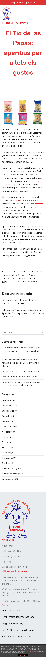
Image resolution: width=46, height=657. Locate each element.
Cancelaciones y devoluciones (16, 567)
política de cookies (32, 651)
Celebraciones (8, 400)
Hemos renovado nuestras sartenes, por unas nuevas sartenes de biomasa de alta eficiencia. (21, 351)
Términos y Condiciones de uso (16, 556)
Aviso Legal (7, 546)
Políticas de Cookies (11, 551)
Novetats (6, 432)
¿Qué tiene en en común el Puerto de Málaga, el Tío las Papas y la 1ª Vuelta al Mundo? (20, 362)
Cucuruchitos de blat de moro (24, 200)
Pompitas (38, 204)
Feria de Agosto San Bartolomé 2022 (19, 377)
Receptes (6, 447)
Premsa (5, 437)
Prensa (5, 442)
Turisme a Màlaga (10, 468)
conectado (28, 300)
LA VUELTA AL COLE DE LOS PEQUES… (21, 371)
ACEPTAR (23, 655)
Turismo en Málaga (11, 474)
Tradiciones (7, 458)
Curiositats (7, 416)
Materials (6, 421)
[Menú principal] (41, 16)
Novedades (7, 426)
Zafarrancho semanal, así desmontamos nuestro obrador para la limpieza (21, 384)
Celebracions (8, 405)
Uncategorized (9, 479)
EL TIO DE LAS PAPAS (15, 23)
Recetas (6, 453)
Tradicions (7, 463)
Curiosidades (8, 411)
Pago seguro (8, 561)
